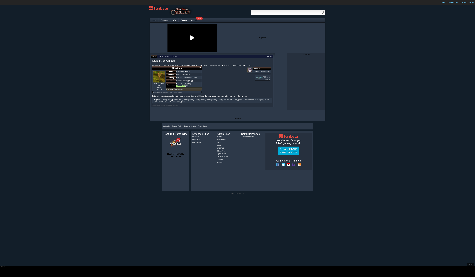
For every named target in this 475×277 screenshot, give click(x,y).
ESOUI (219, 142)
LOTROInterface (222, 157)
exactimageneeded (159, 87)
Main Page (156, 65)
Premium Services (467, 2)
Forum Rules (202, 126)
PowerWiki (165, 92)
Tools (269, 56)
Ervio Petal (180, 86)
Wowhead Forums (247, 137)
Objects (164, 65)
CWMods (220, 159)
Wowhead (195, 137)
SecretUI (220, 162)
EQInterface (221, 151)
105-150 (211, 65)
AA (184, 84)
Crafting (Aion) (167, 100)
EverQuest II (196, 142)
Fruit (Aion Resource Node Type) (251, 100)
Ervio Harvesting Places (188, 78)
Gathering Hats (196, 96)
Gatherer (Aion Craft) (230, 100)
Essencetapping (182, 81)
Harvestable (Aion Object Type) (169, 102)
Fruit (181, 65)
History (160, 56)
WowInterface (221, 139)
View (154, 56)
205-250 (226, 65)
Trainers (256, 72)
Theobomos (186, 75)
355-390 (248, 65)
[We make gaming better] (8, 2)
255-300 (233, 65)
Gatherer (257, 68)
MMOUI (219, 137)
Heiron (178, 75)
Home (154, 20)
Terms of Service (190, 126)
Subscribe (166, 126)
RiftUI (219, 145)
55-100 (204, 65)
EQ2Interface (221, 154)
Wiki (174, 20)
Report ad (262, 38)
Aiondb (175, 92)
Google (180, 92)
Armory (171, 92)
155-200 (219, 65)
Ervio (178, 84)
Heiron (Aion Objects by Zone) (211, 100)
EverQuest (196, 139)
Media (167, 56)
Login (443, 2)
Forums (184, 20)
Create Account (452, 2)
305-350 (241, 65)
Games (195, 19)
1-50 (199, 65)
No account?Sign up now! (288, 151)
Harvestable (173, 65)
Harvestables (265, 72)
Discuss (174, 56)
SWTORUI (220, 148)
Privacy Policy (177, 126)
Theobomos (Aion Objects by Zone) (186, 100)
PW (182, 84)
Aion (264, 76)
